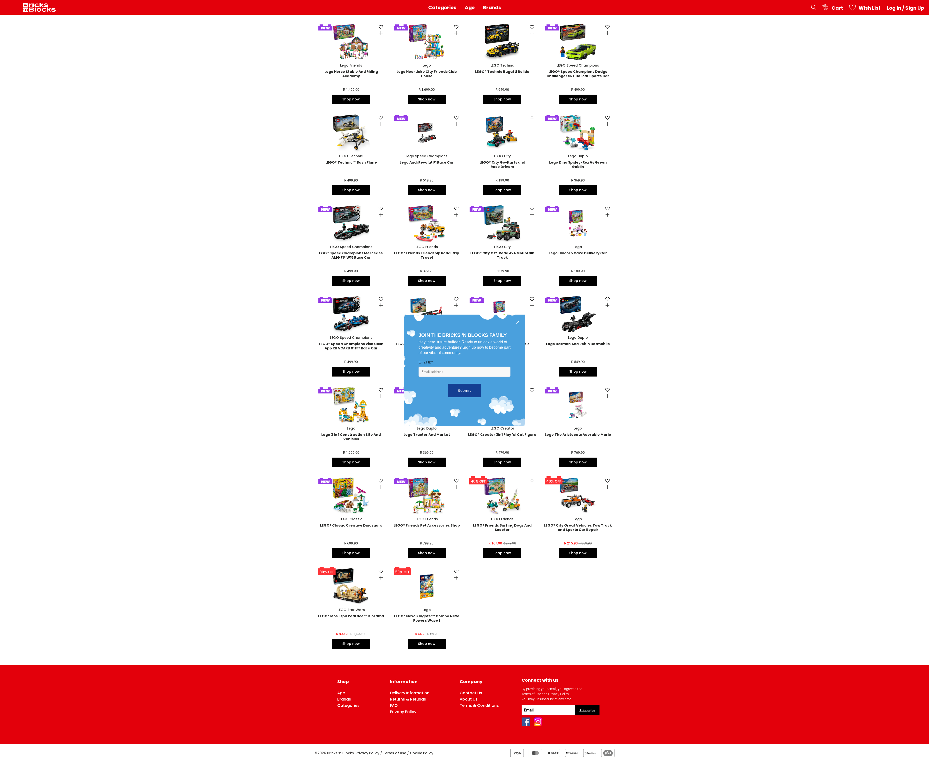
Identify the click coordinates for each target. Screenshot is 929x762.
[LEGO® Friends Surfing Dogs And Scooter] (502, 495)
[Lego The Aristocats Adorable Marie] (578, 405)
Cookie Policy (421, 753)
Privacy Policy (367, 753)
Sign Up (914, 8)
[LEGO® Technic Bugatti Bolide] (502, 42)
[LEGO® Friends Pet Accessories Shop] (426, 495)
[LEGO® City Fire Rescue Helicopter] (426, 314)
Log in (894, 8)
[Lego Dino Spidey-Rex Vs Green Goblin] (578, 132)
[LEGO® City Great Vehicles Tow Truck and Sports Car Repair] (578, 495)
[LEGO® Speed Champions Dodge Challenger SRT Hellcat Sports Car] (578, 42)
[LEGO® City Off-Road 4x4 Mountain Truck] (502, 223)
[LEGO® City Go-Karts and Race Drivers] (502, 132)
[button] (379, 27)
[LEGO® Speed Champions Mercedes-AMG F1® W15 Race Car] (351, 223)
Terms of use (394, 753)
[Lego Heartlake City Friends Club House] (426, 42)
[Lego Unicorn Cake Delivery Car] (578, 223)
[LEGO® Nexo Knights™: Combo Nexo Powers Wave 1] (426, 586)
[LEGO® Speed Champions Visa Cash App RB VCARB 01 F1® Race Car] (351, 314)
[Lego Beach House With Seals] (502, 314)
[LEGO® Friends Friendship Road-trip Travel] (426, 223)
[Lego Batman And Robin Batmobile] (578, 314)
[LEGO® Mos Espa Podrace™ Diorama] (351, 586)
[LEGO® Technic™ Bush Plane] (351, 132)
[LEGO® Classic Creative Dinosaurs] (351, 495)
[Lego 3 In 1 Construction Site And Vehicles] (351, 405)
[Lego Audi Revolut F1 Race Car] (426, 132)
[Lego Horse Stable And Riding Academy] (351, 42)
